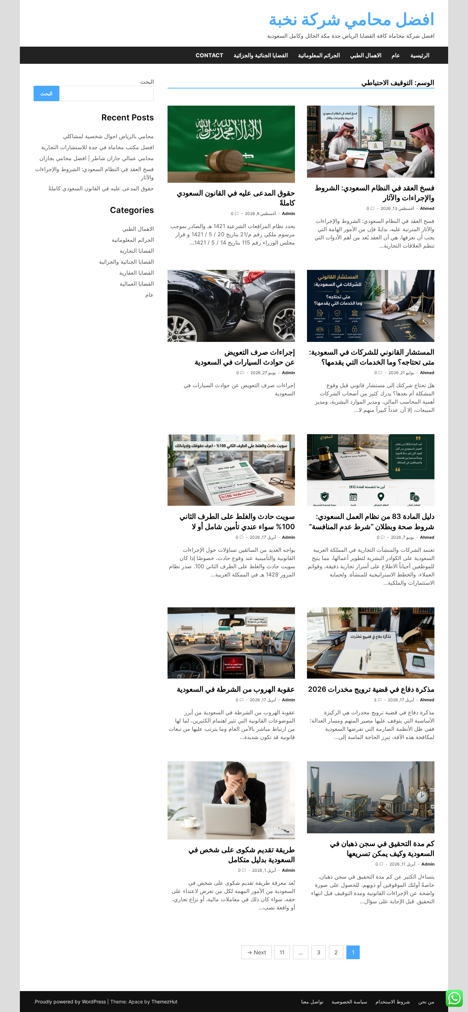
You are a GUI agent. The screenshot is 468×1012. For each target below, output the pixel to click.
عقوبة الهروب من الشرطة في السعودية (236, 689)
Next (256, 952)
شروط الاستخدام (392, 1001)
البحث (147, 81)
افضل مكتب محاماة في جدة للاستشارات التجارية (97, 147)
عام (396, 55)
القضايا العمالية (137, 283)
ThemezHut (164, 1001)
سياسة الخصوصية (349, 1001)
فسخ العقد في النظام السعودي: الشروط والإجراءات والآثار (94, 173)
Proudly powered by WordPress (71, 1001)
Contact (209, 55)
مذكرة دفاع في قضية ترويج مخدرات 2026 (371, 689)
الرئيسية (419, 55)
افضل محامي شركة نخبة (351, 19)
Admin (288, 213)
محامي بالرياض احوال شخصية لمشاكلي (108, 136)
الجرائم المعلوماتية (319, 55)
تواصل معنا (312, 1001)
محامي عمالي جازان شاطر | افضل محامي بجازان (96, 158)
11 (282, 952)
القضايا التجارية (137, 250)
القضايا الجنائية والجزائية (261, 55)
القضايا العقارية (136, 272)
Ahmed (427, 208)
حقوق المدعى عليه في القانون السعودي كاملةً (101, 188)
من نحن (426, 1001)
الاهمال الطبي (365, 55)
